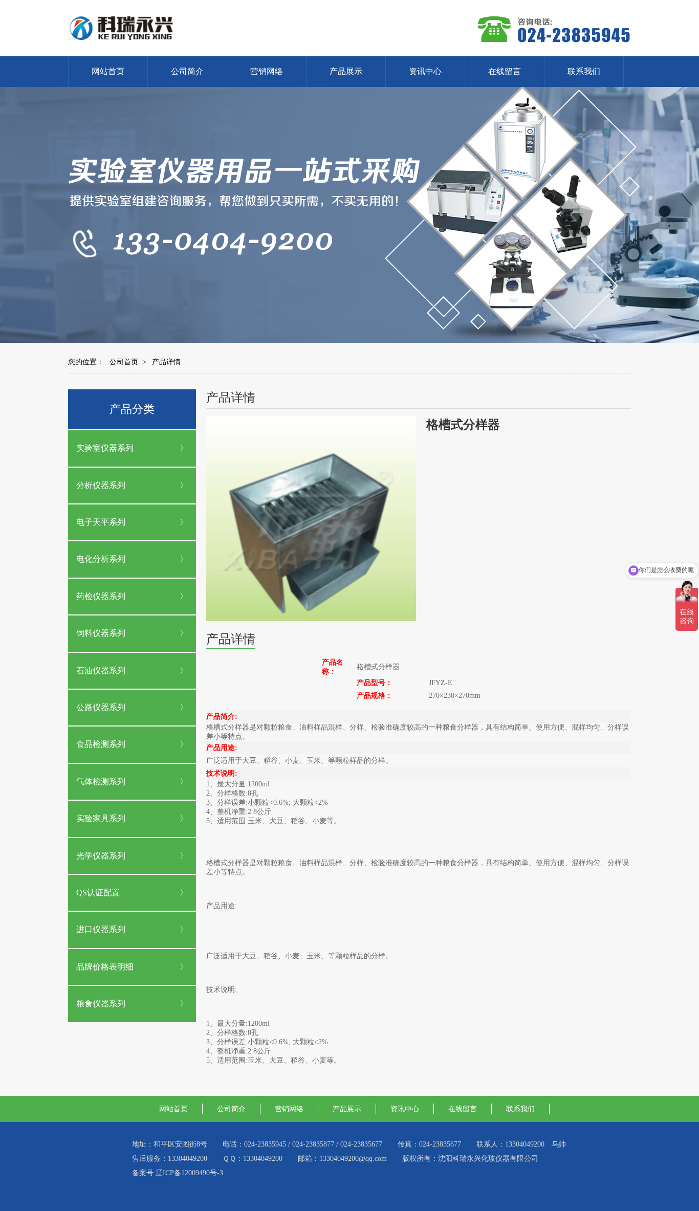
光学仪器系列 (100, 855)
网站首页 (108, 71)
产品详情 (166, 362)
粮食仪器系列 (100, 1003)
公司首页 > (128, 362)
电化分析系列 (100, 559)
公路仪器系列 (100, 707)
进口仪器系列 (100, 929)
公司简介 (187, 71)
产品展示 (346, 71)
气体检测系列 (100, 781)
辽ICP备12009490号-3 (189, 1173)
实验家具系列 (100, 818)
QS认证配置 (98, 892)
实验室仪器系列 (105, 448)
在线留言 (504, 71)
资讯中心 (425, 71)
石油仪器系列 (100, 670)
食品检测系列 (100, 744)
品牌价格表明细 (105, 966)
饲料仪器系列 (100, 633)
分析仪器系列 (100, 485)
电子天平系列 (100, 522)
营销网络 (266, 71)
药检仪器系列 (100, 596)
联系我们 (583, 71)
